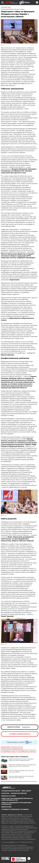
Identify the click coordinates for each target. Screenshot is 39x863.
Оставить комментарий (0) (19, 734)
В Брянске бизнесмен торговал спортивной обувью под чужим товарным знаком (21, 759)
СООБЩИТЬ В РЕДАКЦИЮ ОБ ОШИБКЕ (15, 809)
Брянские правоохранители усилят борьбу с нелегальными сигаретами (21, 777)
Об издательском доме (10, 791)
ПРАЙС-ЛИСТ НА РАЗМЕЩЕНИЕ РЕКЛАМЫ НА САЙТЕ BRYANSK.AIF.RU (17, 799)
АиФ (2, 44)
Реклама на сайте (8, 796)
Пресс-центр (26, 791)
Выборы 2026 (6, 807)
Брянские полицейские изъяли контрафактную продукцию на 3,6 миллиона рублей (22, 765)
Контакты (5, 793)
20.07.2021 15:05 (6, 7)
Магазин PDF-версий (19, 793)
